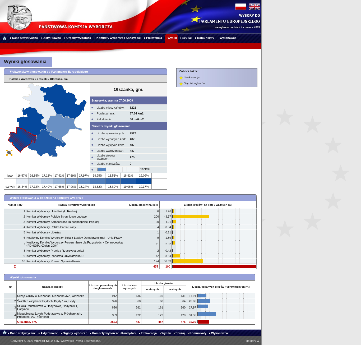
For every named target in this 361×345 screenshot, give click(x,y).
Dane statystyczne (23, 333)
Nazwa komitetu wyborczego (76, 204)
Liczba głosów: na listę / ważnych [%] (208, 204)
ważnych (175, 289)
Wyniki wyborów (194, 83)
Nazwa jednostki (52, 286)
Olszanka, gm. (59, 78)
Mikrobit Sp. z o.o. (46, 340)
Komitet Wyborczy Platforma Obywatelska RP (55, 255)
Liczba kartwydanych (129, 287)
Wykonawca (219, 333)
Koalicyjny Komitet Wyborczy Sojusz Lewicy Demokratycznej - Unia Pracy (74, 237)
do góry (251, 340)
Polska (14, 78)
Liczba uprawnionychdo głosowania (103, 287)
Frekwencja (192, 77)
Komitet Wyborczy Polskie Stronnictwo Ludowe (56, 216)
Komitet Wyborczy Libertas (43, 232)
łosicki (43, 78)
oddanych (152, 289)
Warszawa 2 (28, 78)
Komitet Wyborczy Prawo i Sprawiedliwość (53, 261)
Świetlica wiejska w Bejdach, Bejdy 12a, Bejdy (46, 301)
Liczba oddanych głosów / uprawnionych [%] (220, 286)
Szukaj (180, 333)
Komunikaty (197, 333)
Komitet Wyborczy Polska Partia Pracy (51, 227)
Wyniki (166, 333)
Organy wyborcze (75, 333)
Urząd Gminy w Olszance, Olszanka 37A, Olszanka (50, 295)
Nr (10, 286)
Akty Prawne (49, 333)
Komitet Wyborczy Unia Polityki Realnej (51, 211)
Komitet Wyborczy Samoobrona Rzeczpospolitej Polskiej (62, 221)
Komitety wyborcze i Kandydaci (114, 333)
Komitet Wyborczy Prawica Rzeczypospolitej (55, 250)
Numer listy (15, 204)
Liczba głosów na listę (143, 204)
